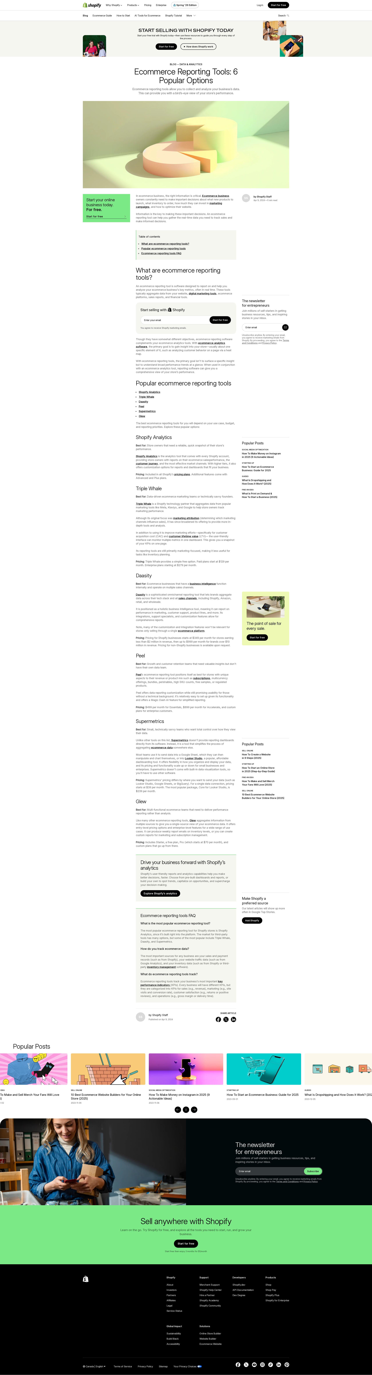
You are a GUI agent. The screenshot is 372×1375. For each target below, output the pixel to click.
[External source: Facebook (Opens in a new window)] (238, 1364)
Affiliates (171, 1300)
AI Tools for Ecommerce (147, 15)
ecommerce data (162, 747)
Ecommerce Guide (102, 15)
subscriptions (201, 678)
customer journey (147, 463)
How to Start (123, 15)
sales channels (187, 598)
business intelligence (203, 583)
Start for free (278, 5)
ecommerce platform (191, 630)
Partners (171, 1295)
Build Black (173, 1338)
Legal (169, 1305)
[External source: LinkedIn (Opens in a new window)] (278, 1364)
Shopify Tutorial (173, 15)
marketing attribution (186, 518)
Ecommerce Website (211, 1343)
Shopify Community (210, 1305)
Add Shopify (252, 920)
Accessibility (173, 1343)
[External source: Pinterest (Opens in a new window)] (287, 1364)
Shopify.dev (239, 1284)
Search (282, 15)
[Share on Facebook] (218, 1019)
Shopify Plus (272, 1295)
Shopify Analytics (149, 392)
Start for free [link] (220, 320)
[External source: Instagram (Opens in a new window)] (262, 1364)
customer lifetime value (183, 536)
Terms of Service (123, 1366)
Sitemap (163, 1366)
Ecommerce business (215, 195)
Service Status (174, 1310)
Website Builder (208, 1338)
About (170, 1284)
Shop (268, 1284)
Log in (260, 5)
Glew (142, 416)
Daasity (143, 401)
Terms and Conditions (287, 1181)
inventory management (161, 967)
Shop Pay (270, 1290)
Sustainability (174, 1333)
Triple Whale (146, 396)
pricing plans (182, 474)
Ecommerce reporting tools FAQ (161, 253)
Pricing (147, 5)
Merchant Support (210, 1284)
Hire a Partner (207, 1295)
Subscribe (313, 1171)
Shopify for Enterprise (277, 1300)
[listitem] (186, 1077)
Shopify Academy (209, 1300)
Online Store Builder (210, 1333)
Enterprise (161, 5)
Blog (85, 15)
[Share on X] (226, 1019)
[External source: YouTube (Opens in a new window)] (254, 1364)
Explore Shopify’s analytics (160, 893)
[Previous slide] (178, 1110)
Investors (172, 1290)
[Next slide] (194, 1110)
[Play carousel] (186, 1110)
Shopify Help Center (211, 1290)
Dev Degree (239, 1295)
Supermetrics (147, 411)
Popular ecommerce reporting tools (163, 248)
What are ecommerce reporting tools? (165, 243)
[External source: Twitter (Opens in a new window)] (246, 1364)
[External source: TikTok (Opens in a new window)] (270, 1364)
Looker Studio (193, 758)
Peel (141, 406)
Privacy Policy (269, 343)
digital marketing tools (202, 293)
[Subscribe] (285, 327)
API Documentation (243, 1290)
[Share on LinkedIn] (233, 1019)
